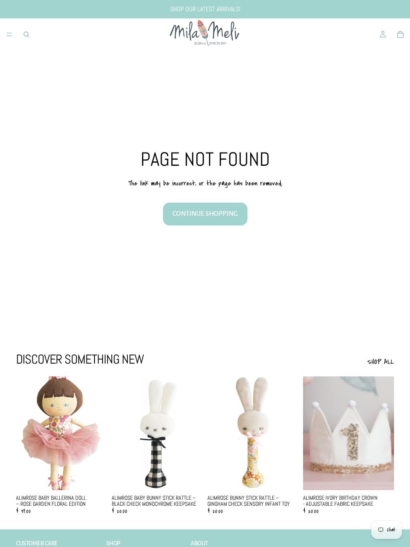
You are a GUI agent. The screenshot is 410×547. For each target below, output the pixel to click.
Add (101, 477)
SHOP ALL (380, 362)
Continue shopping (205, 213)
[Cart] (400, 34)
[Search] (26, 34)
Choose (292, 477)
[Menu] (9, 34)
